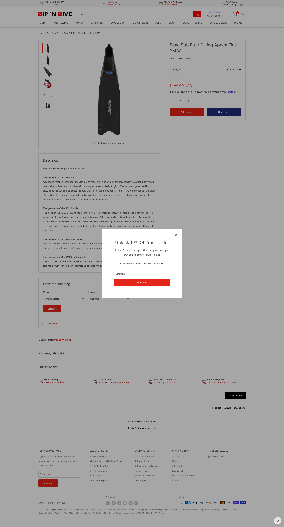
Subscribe (142, 282)
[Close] (176, 235)
